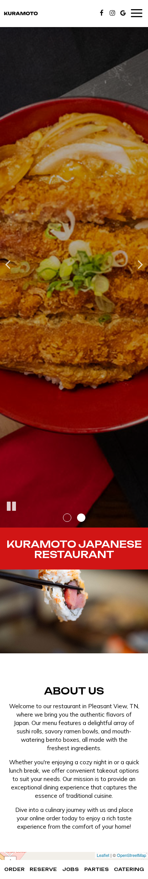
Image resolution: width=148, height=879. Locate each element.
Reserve (43, 869)
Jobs (70, 869)
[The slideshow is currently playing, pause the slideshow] (11, 506)
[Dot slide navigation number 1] (67, 517)
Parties (96, 869)
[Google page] (123, 13)
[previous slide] (7, 263)
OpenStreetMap (131, 855)
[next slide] (140, 263)
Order (14, 869)
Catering (129, 869)
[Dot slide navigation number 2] (81, 517)
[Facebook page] (101, 13)
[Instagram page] (112, 13)
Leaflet (103, 855)
